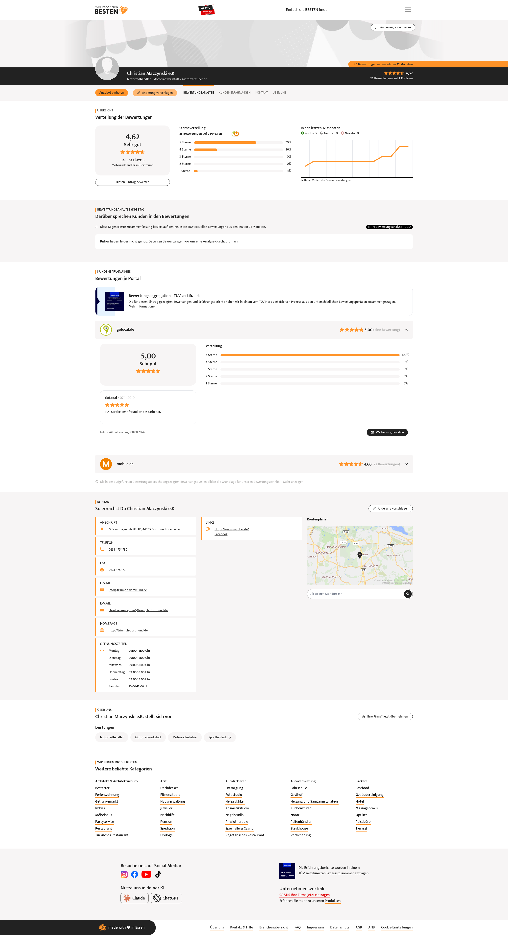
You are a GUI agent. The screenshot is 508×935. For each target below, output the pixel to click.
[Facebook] (134, 874)
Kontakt (261, 92)
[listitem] (116, 781)
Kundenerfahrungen (235, 92)
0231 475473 (117, 570)
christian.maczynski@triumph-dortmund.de (138, 610)
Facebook (221, 534)
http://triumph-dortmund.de (128, 630)
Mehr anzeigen (293, 482)
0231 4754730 (118, 549)
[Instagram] (124, 874)
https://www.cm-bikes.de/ (232, 529)
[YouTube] (146, 874)
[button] (111, 92)
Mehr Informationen (142, 306)
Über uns (279, 92)
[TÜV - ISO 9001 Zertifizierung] (287, 871)
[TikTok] (158, 874)
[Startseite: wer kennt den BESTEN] (111, 10)
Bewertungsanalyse (198, 92)
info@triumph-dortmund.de (128, 590)
